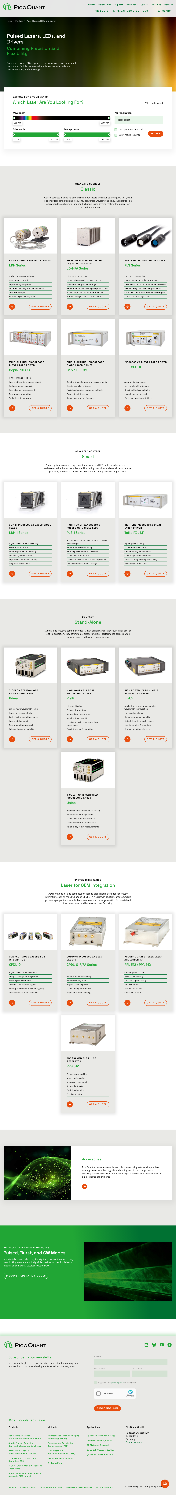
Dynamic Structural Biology (101, 1435)
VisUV (128, 698)
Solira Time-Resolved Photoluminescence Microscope (25, 1437)
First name (99, 1368)
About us (156, 4)
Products (102, 10)
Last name (137, 1368)
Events (91, 4)
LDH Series (17, 265)
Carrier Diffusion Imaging (60, 1458)
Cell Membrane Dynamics (99, 1440)
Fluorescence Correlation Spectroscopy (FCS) (61, 1444)
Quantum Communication (100, 1454)
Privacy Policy (27, 1487)
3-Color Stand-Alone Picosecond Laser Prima (25, 1467)
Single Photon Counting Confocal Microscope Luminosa (25, 1444)
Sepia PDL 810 (77, 370)
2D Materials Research (98, 1445)
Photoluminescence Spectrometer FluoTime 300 (23, 1452)
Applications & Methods (130, 10)
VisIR (70, 698)
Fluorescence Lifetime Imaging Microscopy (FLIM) (63, 1437)
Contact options (134, 1442)
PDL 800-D (132, 367)
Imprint (12, 1487)
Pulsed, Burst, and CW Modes (34, 1253)
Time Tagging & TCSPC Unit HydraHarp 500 (22, 1459)
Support (119, 4)
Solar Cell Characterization (100, 1450)
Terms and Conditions (50, 1487)
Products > (20, 21)
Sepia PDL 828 (20, 370)
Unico (71, 803)
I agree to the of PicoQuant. (118, 1382)
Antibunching (55, 1463)
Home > (10, 21)
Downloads (132, 4)
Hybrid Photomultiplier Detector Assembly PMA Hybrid (25, 1474)
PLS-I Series (76, 533)
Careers (144, 4)
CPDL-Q (15, 964)
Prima (13, 698)
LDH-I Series (18, 533)
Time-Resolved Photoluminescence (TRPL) (61, 1452)
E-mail (97, 1356)
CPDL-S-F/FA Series (82, 964)
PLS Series (132, 265)
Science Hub (104, 4)
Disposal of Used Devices (79, 1487)
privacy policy (117, 1382)
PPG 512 (73, 1066)
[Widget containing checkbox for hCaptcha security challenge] (115, 1393)
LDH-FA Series (78, 268)
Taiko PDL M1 (134, 533)
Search (167, 10)
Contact (168, 4)
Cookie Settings (104, 1487)
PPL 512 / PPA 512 (137, 964)
